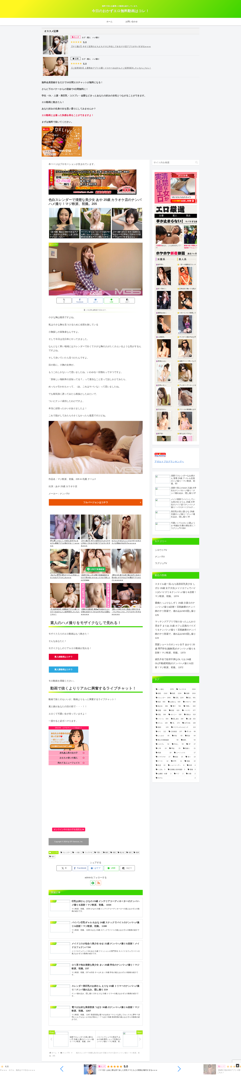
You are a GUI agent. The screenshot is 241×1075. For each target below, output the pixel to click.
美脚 (137, 852)
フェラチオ (88, 852)
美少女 (122, 852)
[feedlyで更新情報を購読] (92, 882)
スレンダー (66, 852)
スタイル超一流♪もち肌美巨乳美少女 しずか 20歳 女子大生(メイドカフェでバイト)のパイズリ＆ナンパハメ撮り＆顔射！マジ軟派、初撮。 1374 (175, 590)
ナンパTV (54, 852)
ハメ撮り (77, 852)
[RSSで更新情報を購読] (98, 882)
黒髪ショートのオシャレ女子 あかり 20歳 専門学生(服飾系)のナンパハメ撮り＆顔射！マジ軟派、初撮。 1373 (175, 648)
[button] (62, 1069)
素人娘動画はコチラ (63, 657)
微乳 (106, 852)
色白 (52, 856)
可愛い (99, 852)
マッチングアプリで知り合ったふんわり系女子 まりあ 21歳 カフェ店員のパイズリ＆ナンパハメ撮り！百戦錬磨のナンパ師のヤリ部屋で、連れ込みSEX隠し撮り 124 (175, 629)
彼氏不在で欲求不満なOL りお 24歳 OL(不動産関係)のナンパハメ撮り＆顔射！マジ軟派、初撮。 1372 (174, 663)
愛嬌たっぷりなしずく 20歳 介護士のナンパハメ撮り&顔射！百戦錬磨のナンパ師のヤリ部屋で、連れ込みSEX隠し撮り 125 (175, 609)
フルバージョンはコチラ (95, 502)
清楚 (114, 852)
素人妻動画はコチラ (63, 669)
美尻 (130, 852)
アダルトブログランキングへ (169, 461)
